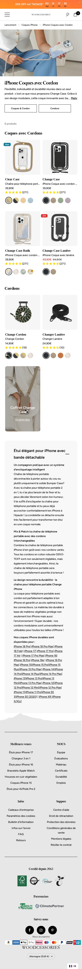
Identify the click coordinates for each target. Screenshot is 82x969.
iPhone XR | (45, 696)
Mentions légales (61, 838)
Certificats (61, 770)
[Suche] (67, 14)
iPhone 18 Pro (22, 646)
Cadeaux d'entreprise (21, 809)
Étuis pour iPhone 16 (21, 764)
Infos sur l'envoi (21, 828)
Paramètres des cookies (21, 816)
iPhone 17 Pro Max (33, 655)
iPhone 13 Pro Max (30, 683)
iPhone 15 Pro (40, 664)
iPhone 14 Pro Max (51, 673)
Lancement (10, 25)
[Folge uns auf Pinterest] (52, 930)
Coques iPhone (30, 25)
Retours (21, 840)
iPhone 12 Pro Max (50, 687)
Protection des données (61, 822)
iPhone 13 (19, 678)
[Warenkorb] (75, 14)
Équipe (61, 752)
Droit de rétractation (61, 816)
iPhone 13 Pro (34, 678)
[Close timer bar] (80, 2)
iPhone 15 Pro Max (30, 669)
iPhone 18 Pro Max (42, 646)
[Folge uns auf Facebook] (29, 930)
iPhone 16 (51, 655)
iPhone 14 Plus (30, 673)
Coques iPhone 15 (21, 782)
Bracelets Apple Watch (21, 770)
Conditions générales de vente (61, 830)
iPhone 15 (25, 664)
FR (75, 966)
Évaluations (61, 758)
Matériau (61, 764)
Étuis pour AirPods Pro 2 (21, 789)
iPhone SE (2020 (26, 696)
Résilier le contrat (61, 844)
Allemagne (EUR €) (39, 956)
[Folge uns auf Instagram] (41, 930)
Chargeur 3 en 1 (21, 758)
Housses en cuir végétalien (21, 776)
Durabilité (61, 776)
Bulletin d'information (21, 822)
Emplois (61, 782)
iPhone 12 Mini (30, 687)
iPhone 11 (19, 692)
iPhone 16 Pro (22, 660)
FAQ (21, 834)
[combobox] (72, 966)
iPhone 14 (48, 669)
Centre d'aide (61, 809)
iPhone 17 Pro (45, 651)
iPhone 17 (30, 651)
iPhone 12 (48, 683)
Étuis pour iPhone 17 (21, 752)
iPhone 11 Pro (33, 692)
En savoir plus (22, 419)
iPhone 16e (37, 660)
